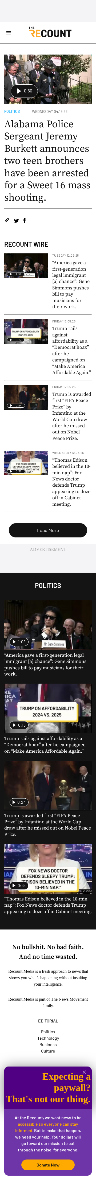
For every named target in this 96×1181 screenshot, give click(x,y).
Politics (12, 111)
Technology (48, 1037)
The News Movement (69, 999)
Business (48, 1044)
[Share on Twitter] (16, 221)
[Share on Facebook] (24, 221)
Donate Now (48, 1164)
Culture (48, 1050)
